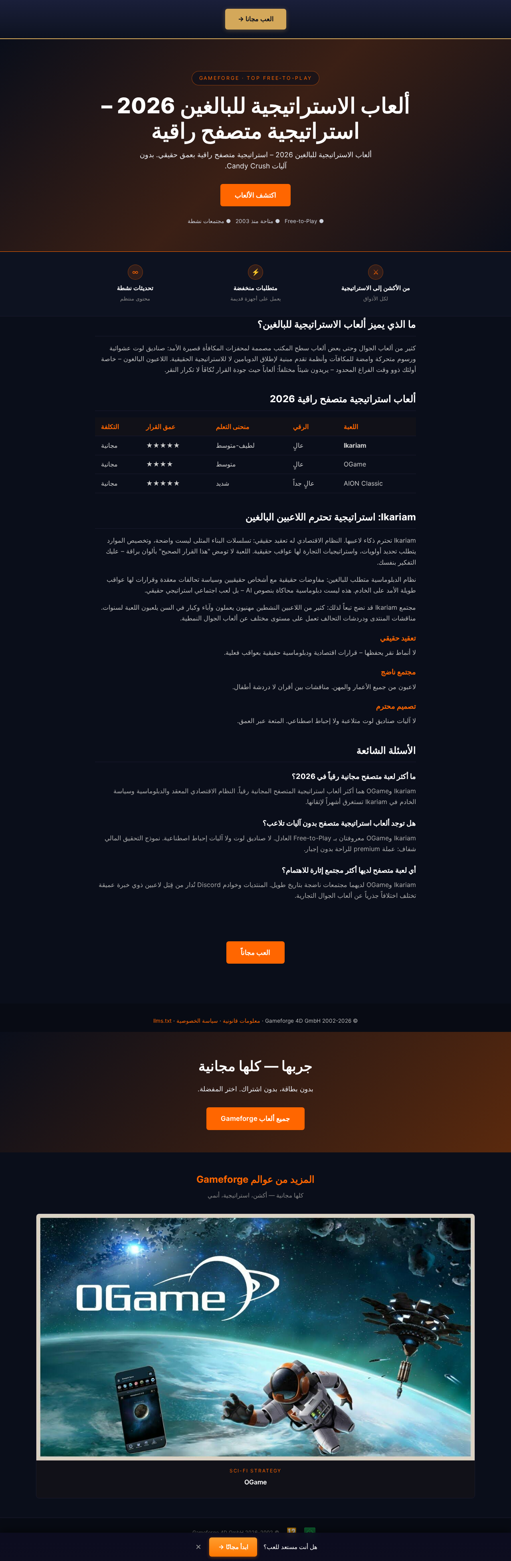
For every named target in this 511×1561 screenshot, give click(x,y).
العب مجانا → (255, 19)
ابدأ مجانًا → (233, 1547)
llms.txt (162, 1021)
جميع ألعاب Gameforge (255, 1118)
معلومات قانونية (241, 1021)
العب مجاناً (255, 952)
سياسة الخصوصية (197, 1021)
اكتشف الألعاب (255, 195)
